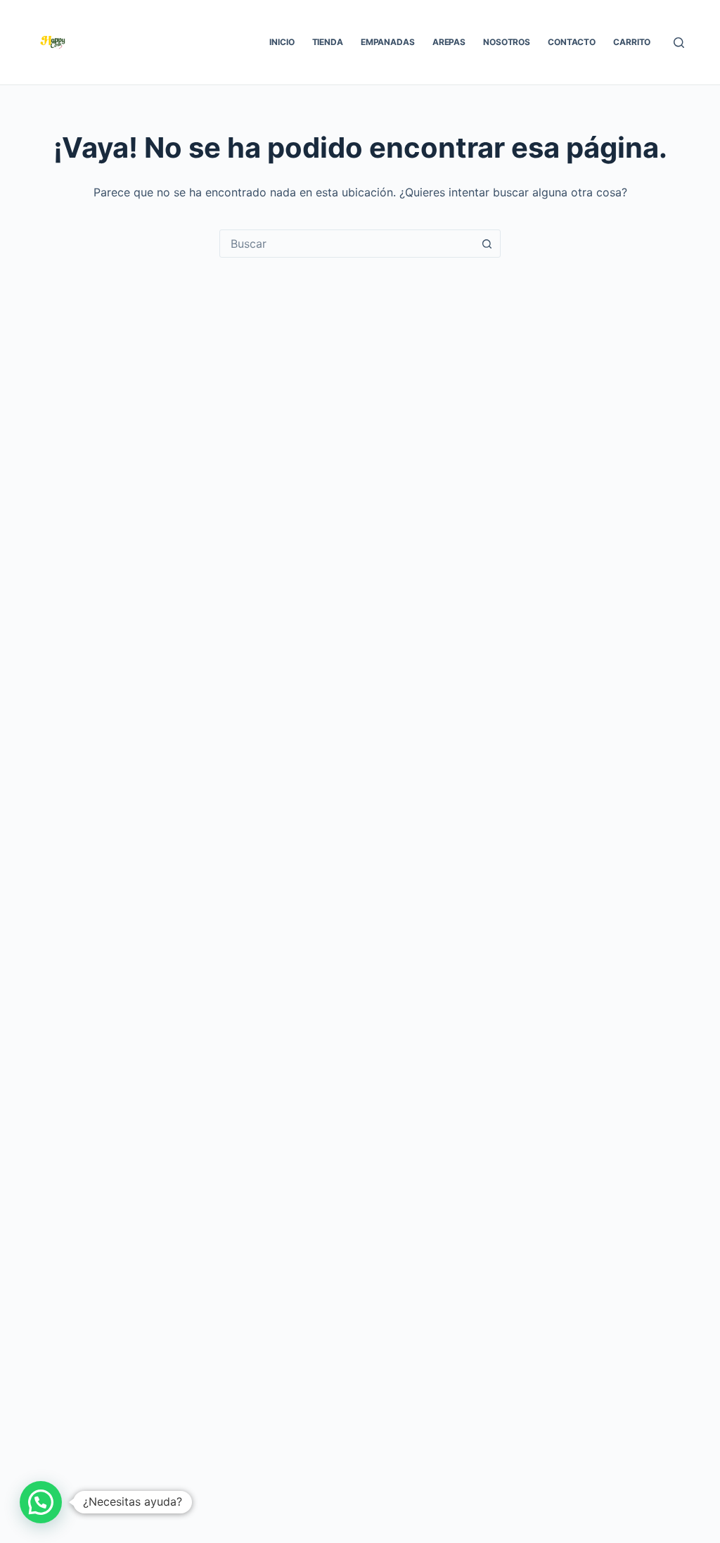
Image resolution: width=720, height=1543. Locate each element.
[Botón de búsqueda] (486, 243)
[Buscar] (679, 42)
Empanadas (388, 42)
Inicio (281, 42)
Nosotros (506, 42)
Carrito (631, 42)
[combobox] (346, 243)
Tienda (327, 42)
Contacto (572, 42)
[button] (41, 1502)
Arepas (448, 42)
